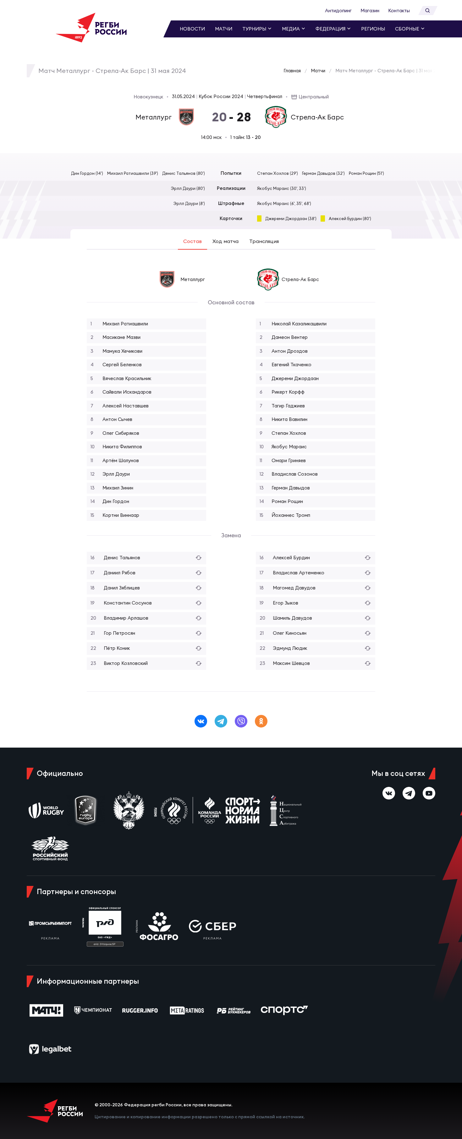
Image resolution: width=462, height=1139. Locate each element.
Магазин (369, 11)
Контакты (399, 11)
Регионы (373, 29)
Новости (192, 29)
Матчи (223, 29)
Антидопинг (338, 11)
